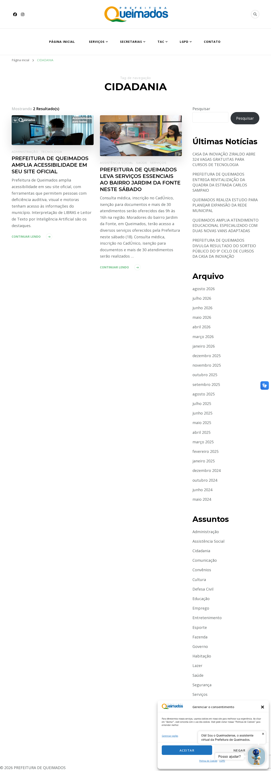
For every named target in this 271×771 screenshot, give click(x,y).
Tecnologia (51, 151)
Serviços (158, 162)
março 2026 (203, 336)
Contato (212, 42)
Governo (200, 646)
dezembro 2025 (206, 355)
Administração (25, 151)
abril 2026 (201, 326)
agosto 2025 (203, 394)
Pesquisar (201, 108)
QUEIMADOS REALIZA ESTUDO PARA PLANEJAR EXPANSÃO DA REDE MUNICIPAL (225, 205)
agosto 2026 (203, 288)
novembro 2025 (206, 365)
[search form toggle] (255, 14)
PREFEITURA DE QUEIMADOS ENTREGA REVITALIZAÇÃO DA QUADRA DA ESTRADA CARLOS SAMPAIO (219, 182)
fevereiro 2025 (205, 451)
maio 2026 (201, 317)
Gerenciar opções (170, 735)
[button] (262, 707)
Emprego (200, 608)
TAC (161, 42)
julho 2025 (201, 403)
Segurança (202, 684)
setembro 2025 (206, 384)
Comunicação (204, 560)
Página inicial (62, 42)
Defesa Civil (202, 589)
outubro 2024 (204, 480)
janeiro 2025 (203, 460)
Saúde (141, 162)
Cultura (199, 579)
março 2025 (203, 441)
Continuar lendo (26, 236)
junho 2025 (202, 413)
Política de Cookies (208, 760)
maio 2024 (201, 499)
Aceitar (187, 750)
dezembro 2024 (206, 470)
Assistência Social (116, 162)
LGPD (222, 760)
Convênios (201, 569)
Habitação (201, 656)
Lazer (197, 665)
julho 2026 (201, 298)
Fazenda (199, 636)
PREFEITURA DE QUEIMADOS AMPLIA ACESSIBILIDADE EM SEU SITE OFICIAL (50, 165)
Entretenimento (207, 617)
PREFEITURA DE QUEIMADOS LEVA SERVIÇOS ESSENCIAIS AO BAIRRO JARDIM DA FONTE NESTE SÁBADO (140, 179)
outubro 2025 (204, 374)
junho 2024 (202, 489)
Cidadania (201, 550)
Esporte (199, 627)
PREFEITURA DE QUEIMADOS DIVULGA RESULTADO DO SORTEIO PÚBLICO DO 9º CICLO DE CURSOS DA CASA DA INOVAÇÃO (224, 248)
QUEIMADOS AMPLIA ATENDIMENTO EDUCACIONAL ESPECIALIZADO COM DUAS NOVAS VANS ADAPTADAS (225, 225)
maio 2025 (201, 422)
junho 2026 (202, 307)
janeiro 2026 (203, 346)
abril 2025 (201, 432)
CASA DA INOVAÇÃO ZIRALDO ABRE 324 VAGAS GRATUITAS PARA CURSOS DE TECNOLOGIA (223, 159)
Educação (201, 598)
